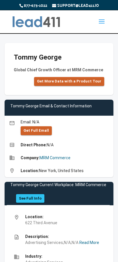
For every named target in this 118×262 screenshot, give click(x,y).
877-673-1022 (35, 5)
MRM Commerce (55, 157)
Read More (88, 242)
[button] (69, 81)
